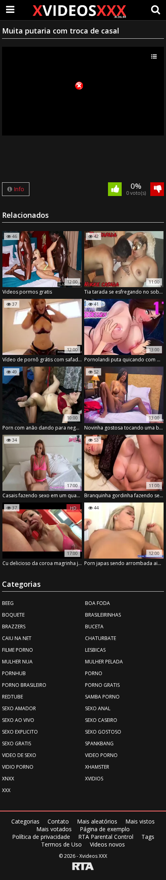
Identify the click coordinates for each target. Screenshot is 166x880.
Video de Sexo (19, 755)
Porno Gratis (102, 685)
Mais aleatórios (97, 821)
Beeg (8, 603)
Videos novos (107, 844)
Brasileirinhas (103, 614)
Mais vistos (140, 821)
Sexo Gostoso (103, 731)
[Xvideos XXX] (79, 11)
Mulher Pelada (104, 661)
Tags (147, 836)
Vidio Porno (17, 766)
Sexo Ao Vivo (18, 720)
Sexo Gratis (16, 743)
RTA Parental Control (105, 836)
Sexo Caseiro (101, 720)
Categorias (25, 821)
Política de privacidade (41, 836)
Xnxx (8, 778)
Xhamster (97, 766)
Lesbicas (95, 649)
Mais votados (54, 829)
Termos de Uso (61, 844)
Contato (58, 821)
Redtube (12, 696)
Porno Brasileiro (24, 685)
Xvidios (94, 778)
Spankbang (99, 743)
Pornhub (14, 673)
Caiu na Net (16, 638)
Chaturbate (100, 638)
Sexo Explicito (20, 731)
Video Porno (101, 755)
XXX (6, 790)
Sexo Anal (97, 708)
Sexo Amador (19, 708)
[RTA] (83, 867)
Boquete (13, 614)
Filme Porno (17, 649)
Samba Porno (102, 696)
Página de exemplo (105, 829)
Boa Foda (97, 603)
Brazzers (13, 626)
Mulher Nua (17, 661)
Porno (93, 673)
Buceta (94, 626)
